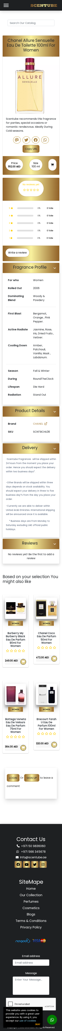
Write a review (17, 253)
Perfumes (31, 901)
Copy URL (31, 149)
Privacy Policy (31, 927)
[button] (7, 85)
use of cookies (27, 1020)
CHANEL (38, 424)
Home (31, 888)
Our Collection (31, 895)
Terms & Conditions (31, 921)
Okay (37, 1024)
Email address (31, 956)
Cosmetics (31, 908)
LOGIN (13, 778)
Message (31, 973)
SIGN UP (32, 778)
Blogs (31, 914)
